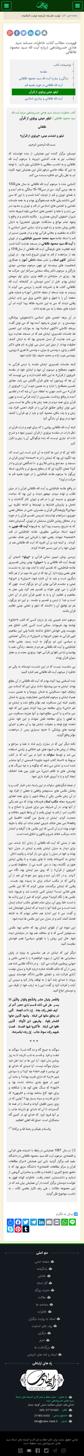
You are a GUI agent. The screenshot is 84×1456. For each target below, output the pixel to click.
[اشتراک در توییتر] (23, 33)
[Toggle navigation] (77, 6)
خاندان (42, 1276)
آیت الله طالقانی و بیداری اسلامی (43, 98)
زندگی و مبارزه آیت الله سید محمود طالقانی (43, 78)
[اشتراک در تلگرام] (37, 33)
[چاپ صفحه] (44, 33)
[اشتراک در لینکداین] (30, 33)
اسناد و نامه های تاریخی (42, 1354)
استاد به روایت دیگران (42, 1319)
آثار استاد (42, 1283)
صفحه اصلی (42, 1262)
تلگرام (55, 1450)
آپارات (20, 1450)
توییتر (46, 1450)
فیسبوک (38, 1450)
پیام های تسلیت (42, 1326)
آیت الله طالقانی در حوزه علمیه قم (44, 85)
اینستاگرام (63, 1450)
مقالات (42, 1297)
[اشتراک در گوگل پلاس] (10, 33)
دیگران (42, 1333)
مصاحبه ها (42, 1304)
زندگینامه (42, 1269)
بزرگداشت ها (42, 1347)
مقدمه (43, 71)
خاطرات (42, 1312)
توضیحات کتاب (62, 65)
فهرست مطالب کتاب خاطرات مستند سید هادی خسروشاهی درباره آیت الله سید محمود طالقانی (43, 47)
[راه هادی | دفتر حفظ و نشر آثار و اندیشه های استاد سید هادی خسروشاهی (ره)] (42, 6)
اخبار (42, 1340)
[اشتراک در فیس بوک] (17, 33)
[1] (73, 1150)
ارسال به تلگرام (64, 1214)
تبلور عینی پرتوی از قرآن (43, 91)
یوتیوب (29, 1450)
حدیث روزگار (42, 1290)
